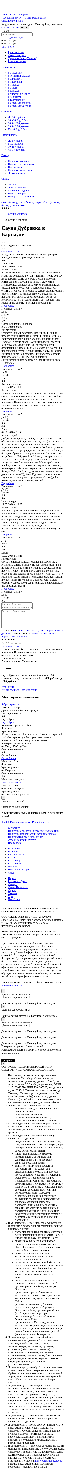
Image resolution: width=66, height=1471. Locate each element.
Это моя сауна (29, 689)
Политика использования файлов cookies (32, 833)
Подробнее (7, 305)
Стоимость (7, 111)
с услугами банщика (20, 102)
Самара (12, 884)
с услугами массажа (19, 105)
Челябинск (14, 899)
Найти (24, 27)
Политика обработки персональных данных (33, 830)
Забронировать (10, 704)
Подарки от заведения (21, 196)
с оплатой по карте (19, 93)
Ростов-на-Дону (17, 881)
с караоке (13, 84)
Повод (5, 155)
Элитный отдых (17, 173)
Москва (12, 866)
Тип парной (8, 46)
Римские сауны (17, 61)
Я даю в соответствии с (32, 633)
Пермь (12, 878)
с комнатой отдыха (19, 75)
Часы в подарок (17, 193)
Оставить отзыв (10, 251)
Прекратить (8, 1060)
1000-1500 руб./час (19, 123)
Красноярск (15, 863)
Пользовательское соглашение (25, 836)
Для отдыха (8, 67)
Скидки (5, 178)
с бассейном (15, 72)
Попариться (15, 167)
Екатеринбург (16, 854)
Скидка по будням (18, 190)
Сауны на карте (10, 27)
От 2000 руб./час (17, 129)
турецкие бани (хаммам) (46, 202)
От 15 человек (16, 149)
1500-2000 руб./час (19, 126)
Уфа (10, 896)
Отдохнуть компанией (21, 170)
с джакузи (14, 90)
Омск (11, 872)
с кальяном (14, 96)
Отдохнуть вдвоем (19, 161)
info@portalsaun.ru (11, 985)
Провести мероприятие (21, 164)
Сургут (12, 890)
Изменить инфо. (10, 689)
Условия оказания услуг (22, 839)
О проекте (14, 827)
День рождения (17, 187)
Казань (12, 857)
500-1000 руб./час (18, 120)
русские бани (23, 202)
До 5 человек (15, 140)
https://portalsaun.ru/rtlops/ (48, 1460)
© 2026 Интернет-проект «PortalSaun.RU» (25, 822)
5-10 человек (15, 143)
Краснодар (14, 860)
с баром (12, 87)
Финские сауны (17, 55)
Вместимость (9, 134)
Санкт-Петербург (18, 887)
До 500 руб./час (17, 117)
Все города (14, 842)
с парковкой (15, 81)
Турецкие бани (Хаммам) (22, 58)
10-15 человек (16, 146)
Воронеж (13, 851)
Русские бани (16, 52)
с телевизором (16, 99)
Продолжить (23, 1060)
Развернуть (7, 686)
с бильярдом (15, 78)
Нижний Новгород (19, 869)
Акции (12, 184)
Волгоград (14, 848)
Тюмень (12, 893)
